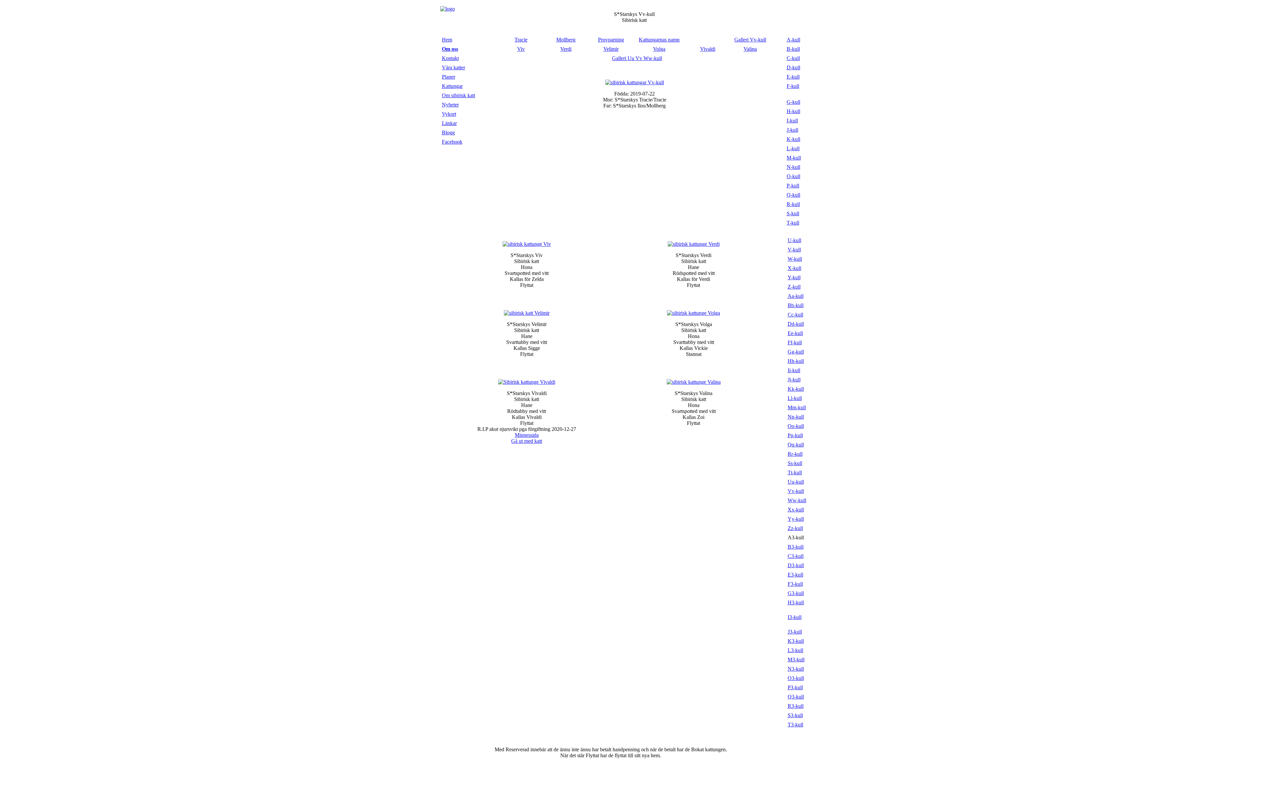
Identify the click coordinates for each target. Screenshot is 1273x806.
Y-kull (794, 277)
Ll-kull (795, 398)
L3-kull (795, 650)
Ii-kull (794, 370)
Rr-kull (795, 454)
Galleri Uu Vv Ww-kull (637, 58)
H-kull (793, 111)
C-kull (793, 58)
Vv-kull (796, 491)
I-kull (792, 120)
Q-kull (793, 195)
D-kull (793, 67)
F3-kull (795, 584)
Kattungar (452, 86)
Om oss (450, 49)
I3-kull (795, 617)
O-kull (793, 176)
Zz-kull (795, 528)
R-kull (793, 204)
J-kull (792, 130)
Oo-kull (796, 426)
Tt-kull (795, 472)
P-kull (793, 185)
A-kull (793, 39)
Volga (659, 49)
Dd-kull (796, 324)
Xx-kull (796, 509)
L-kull (793, 148)
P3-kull (795, 687)
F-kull (793, 86)
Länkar (449, 123)
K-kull (793, 139)
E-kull (793, 77)
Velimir (611, 49)
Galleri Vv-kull (750, 39)
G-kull (793, 102)
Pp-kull (795, 435)
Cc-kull (795, 314)
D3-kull (796, 565)
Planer (448, 77)
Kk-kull (796, 389)
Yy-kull (796, 519)
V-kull (794, 249)
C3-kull (796, 556)
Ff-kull (795, 342)
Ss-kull (795, 463)
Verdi (566, 49)
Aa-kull (796, 296)
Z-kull (794, 287)
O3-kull (796, 678)
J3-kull (795, 632)
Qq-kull (796, 444)
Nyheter (450, 104)
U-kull (794, 240)
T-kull (793, 223)
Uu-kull (796, 482)
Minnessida (527, 435)
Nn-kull (796, 417)
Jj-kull (794, 379)
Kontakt (450, 58)
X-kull (794, 268)
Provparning (611, 39)
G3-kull (796, 593)
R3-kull (796, 706)
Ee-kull (795, 333)
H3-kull (796, 602)
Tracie (521, 39)
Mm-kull (797, 407)
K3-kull (796, 641)
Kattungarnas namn (659, 39)
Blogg (448, 132)
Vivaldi (707, 49)
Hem (447, 39)
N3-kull (796, 669)
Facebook (452, 142)
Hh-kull (796, 361)
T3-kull (795, 724)
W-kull (795, 259)
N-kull (793, 167)
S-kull (793, 213)
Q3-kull (796, 697)
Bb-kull (796, 305)
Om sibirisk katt (458, 95)
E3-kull (795, 574)
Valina (750, 49)
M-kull (794, 158)
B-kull (793, 49)
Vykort (449, 114)
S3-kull (795, 715)
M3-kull (796, 659)
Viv (521, 49)
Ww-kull (797, 500)
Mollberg (566, 39)
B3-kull (796, 547)
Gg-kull (796, 352)
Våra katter (453, 67)
